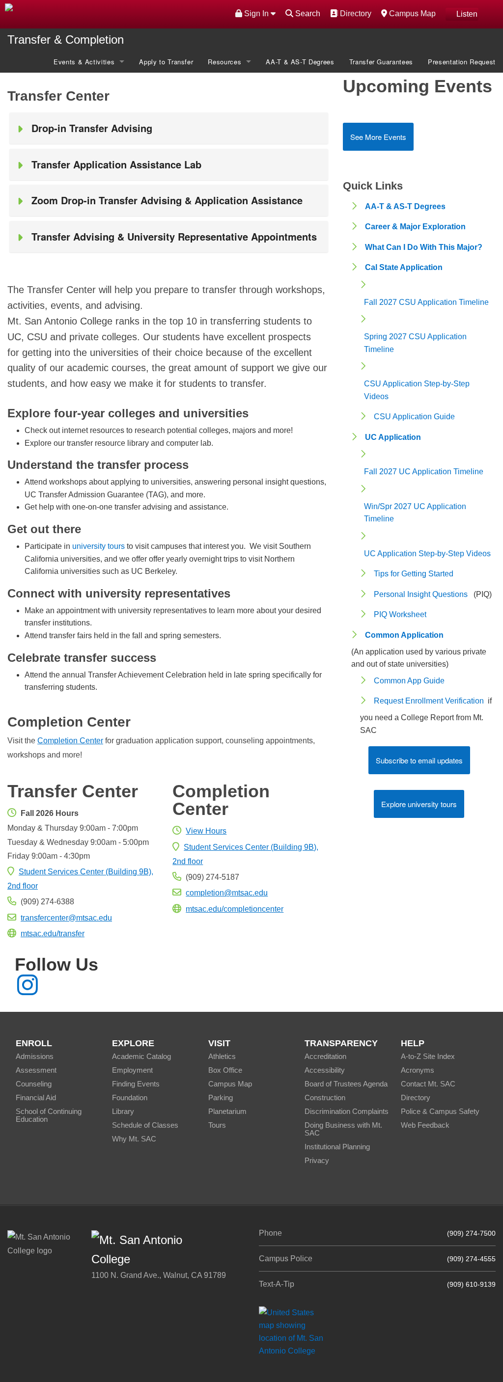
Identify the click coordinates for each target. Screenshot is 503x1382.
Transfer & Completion (65, 39)
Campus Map (411, 13)
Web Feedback (425, 1125)
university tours (98, 546)
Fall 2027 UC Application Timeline (423, 471)
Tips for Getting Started (413, 573)
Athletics (222, 1056)
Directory (354, 13)
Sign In (256, 13)
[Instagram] (27, 991)
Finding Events (136, 1084)
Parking (220, 1097)
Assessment (36, 1070)
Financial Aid (36, 1097)
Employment (132, 1070)
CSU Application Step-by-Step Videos (417, 390)
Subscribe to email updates (419, 760)
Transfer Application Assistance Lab (116, 164)
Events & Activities (84, 61)
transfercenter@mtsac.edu (66, 918)
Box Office (225, 1070)
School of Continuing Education (49, 1115)
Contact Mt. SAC (428, 1084)
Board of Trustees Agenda (346, 1084)
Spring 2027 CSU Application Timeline (415, 342)
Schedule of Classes (145, 1125)
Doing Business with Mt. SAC (343, 1129)
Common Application (404, 635)
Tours (217, 1125)
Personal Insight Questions (421, 594)
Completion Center (70, 740)
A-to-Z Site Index (428, 1056)
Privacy (317, 1160)
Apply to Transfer (166, 61)
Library (123, 1111)
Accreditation (325, 1056)
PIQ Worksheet (400, 614)
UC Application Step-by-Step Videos (427, 553)
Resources (224, 61)
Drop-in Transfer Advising (91, 128)
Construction (325, 1097)
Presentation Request (462, 61)
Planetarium (227, 1111)
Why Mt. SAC (134, 1139)
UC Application (393, 437)
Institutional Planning (337, 1146)
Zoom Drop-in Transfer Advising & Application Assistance (167, 200)
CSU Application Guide (414, 416)
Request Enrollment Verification (429, 701)
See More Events (378, 137)
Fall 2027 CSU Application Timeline (426, 302)
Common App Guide (409, 681)
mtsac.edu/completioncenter (234, 909)
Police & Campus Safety (440, 1111)
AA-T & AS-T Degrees (300, 61)
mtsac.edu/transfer (52, 933)
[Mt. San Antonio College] (294, 1332)
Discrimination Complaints (347, 1111)
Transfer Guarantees (381, 61)
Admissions (35, 1056)
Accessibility (325, 1070)
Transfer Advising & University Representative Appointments (174, 236)
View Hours (206, 831)
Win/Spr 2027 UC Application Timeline (415, 512)
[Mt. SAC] (105, 13)
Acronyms (417, 1070)
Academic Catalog (141, 1056)
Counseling (34, 1084)
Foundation (129, 1097)
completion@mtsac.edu (227, 893)
